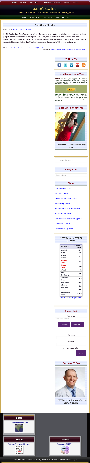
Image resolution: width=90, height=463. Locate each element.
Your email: (71, 316)
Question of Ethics (45, 25)
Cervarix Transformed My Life (71, 146)
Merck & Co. (42, 48)
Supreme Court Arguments (64, 229)
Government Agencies (28, 48)
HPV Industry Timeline (62, 203)
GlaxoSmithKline (16, 48)
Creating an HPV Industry (63, 188)
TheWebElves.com (47, 459)
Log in (75, 459)
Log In (81, 353)
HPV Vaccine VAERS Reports (71, 239)
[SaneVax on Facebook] (59, 66)
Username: (71, 335)
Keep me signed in (72, 348)
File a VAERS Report (61, 193)
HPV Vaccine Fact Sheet (63, 213)
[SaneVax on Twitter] (64, 66)
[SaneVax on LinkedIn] (70, 66)
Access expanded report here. (71, 297)
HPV (36, 48)
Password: (71, 341)
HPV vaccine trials (56, 49)
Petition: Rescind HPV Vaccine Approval (68, 218)
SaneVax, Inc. (45, 8)
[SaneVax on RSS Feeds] (82, 66)
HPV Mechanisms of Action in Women (67, 208)
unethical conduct (81, 49)
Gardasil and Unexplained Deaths (66, 198)
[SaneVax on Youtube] (76, 66)
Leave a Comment (25, 29)
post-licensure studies (68, 49)
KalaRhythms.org (65, 459)
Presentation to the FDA (63, 224)
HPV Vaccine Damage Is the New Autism (71, 401)
